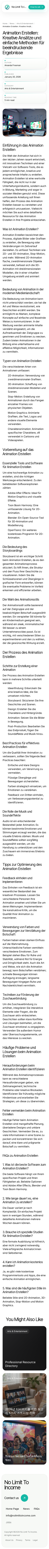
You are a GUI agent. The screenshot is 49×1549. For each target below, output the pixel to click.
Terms (27, 1540)
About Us (9, 1540)
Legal (35, 1540)
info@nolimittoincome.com (21, 1515)
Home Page (12, 1508)
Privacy (19, 1540)
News (12, 24)
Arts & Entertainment (25, 24)
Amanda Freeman (13, 65)
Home (5, 24)
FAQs (37, 1508)
